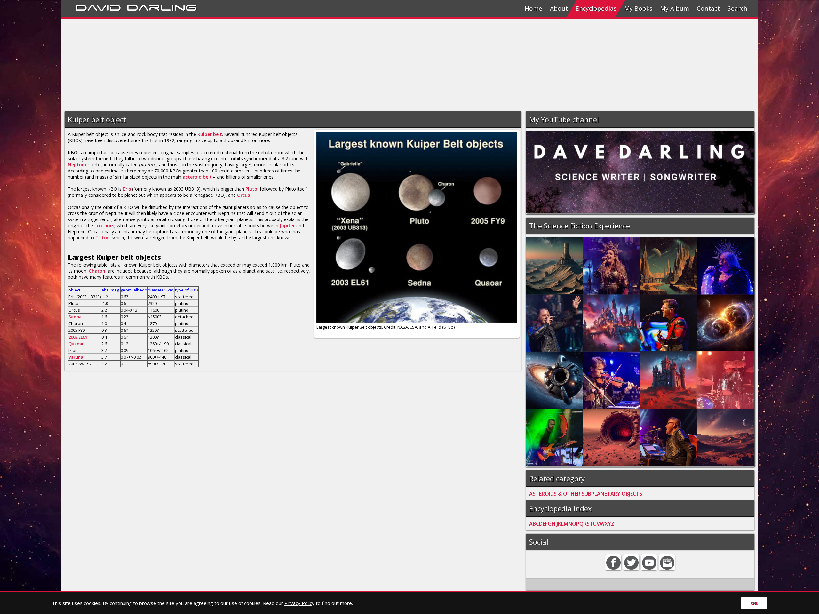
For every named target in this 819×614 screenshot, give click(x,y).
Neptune (77, 165)
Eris (127, 189)
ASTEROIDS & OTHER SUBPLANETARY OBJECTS (585, 493)
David (98, 6)
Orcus (243, 195)
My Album (674, 8)
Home (533, 8)
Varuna (75, 357)
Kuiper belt (209, 134)
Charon (97, 271)
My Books (638, 8)
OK (754, 603)
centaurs (104, 225)
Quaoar (76, 344)
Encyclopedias (596, 8)
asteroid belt (198, 177)
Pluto (251, 189)
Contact (708, 8)
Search (737, 8)
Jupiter (287, 225)
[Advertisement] (253, 63)
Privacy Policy (299, 603)
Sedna (75, 317)
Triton (102, 238)
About (559, 8)
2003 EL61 (77, 337)
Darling (162, 6)
